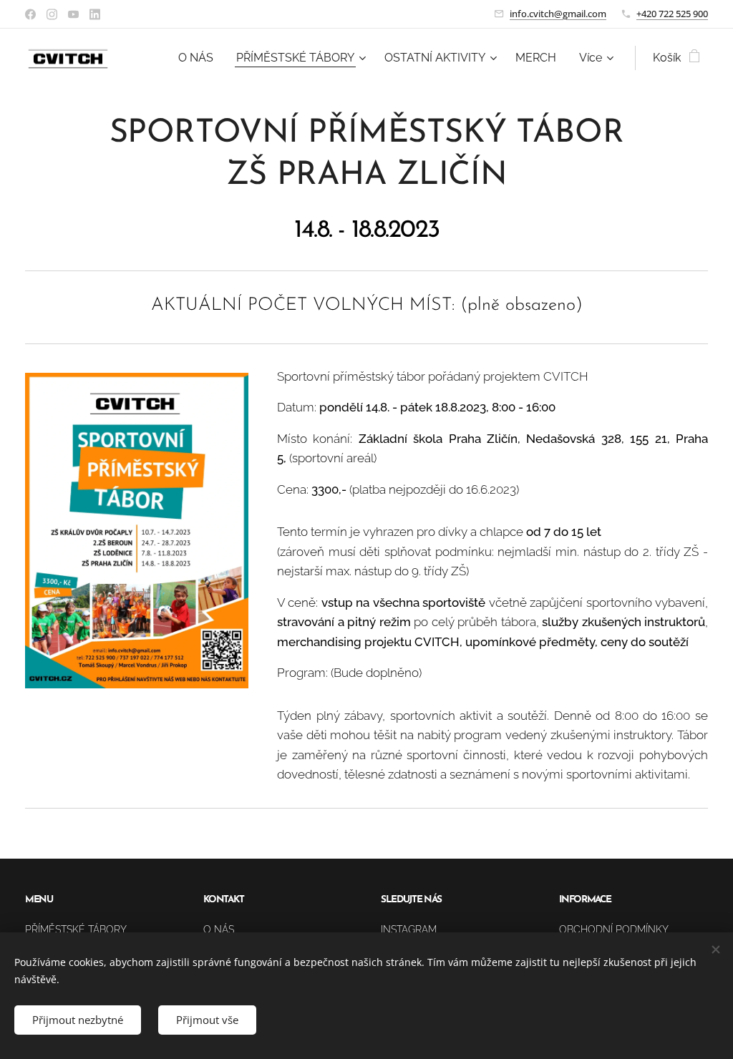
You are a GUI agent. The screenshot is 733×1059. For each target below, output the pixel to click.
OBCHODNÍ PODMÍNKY (614, 929)
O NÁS (218, 929)
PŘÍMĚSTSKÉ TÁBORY (76, 929)
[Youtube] (73, 14)
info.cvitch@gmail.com (558, 13)
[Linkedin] (95, 14)
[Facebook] (30, 14)
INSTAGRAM (409, 929)
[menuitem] (200, 58)
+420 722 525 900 (672, 13)
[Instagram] (52, 14)
